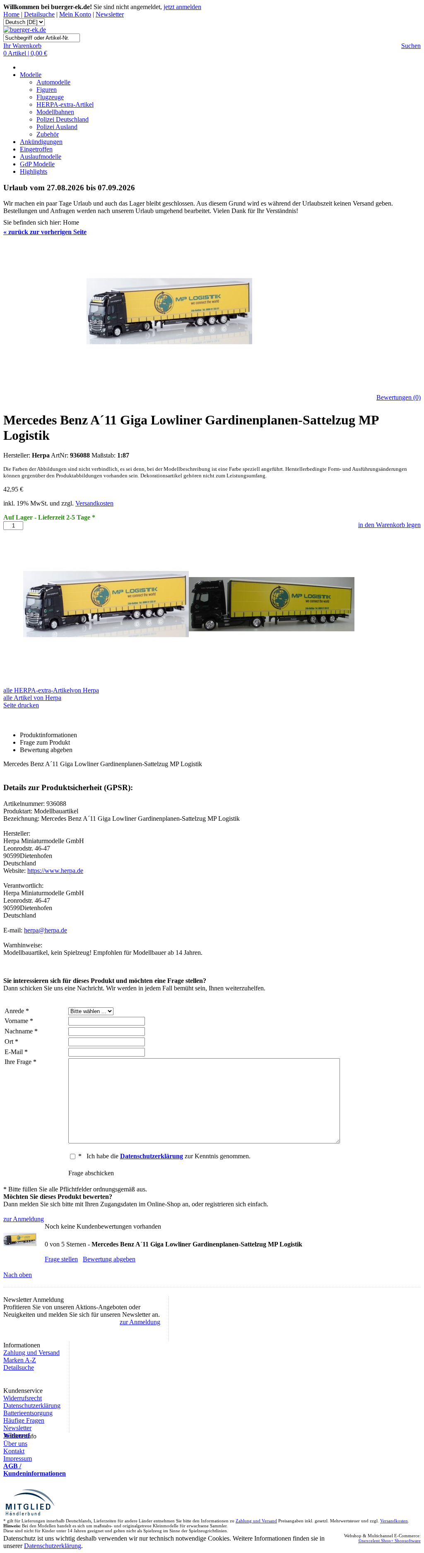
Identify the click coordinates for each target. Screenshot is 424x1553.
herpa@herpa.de (45, 930)
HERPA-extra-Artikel (65, 104)
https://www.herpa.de (55, 870)
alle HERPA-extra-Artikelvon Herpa (51, 690)
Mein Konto (75, 14)
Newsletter (110, 14)
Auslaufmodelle (40, 156)
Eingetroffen (36, 149)
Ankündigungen (41, 141)
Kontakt (13, 1451)
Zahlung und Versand (31, 1352)
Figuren (46, 89)
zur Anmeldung (23, 1218)
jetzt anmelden (182, 6)
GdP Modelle (37, 164)
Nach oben (17, 1274)
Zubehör (47, 134)
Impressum (17, 1458)
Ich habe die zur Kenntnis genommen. (169, 1156)
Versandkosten (94, 503)
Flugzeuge (50, 97)
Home (11, 14)
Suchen (411, 45)
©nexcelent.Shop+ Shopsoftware (389, 1540)
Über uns (15, 1443)
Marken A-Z (19, 1360)
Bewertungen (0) (398, 397)
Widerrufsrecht (22, 1398)
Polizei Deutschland (62, 119)
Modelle (30, 74)
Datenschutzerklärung (31, 1405)
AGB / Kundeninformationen (34, 1469)
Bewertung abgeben (109, 1259)
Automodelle (53, 82)
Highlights (33, 171)
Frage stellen (61, 1259)
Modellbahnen (55, 111)
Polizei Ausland (56, 126)
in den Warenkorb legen (389, 524)
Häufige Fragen (23, 1420)
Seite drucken (21, 705)
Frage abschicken (91, 1173)
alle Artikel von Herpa (32, 697)
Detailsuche (39, 14)
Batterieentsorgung (28, 1412)
